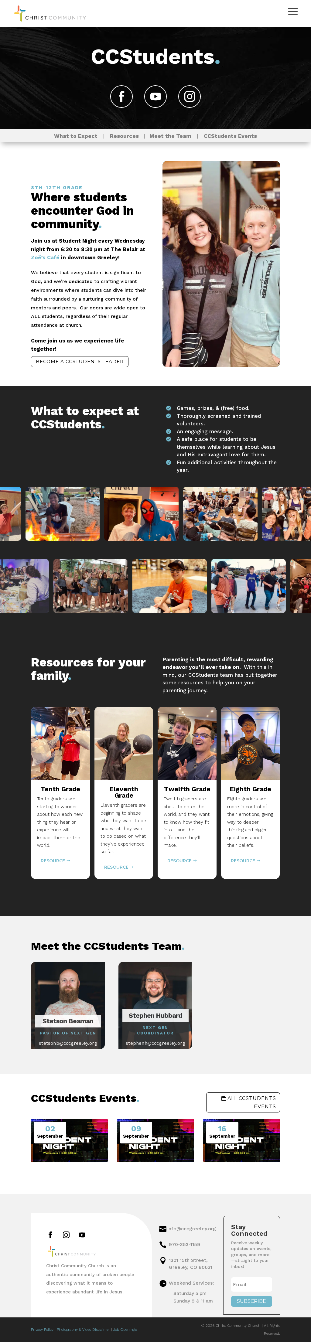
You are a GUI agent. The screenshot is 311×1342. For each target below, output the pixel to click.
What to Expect (75, 136)
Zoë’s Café (45, 257)
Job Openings (125, 1329)
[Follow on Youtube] (155, 96)
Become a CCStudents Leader (80, 361)
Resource (53, 867)
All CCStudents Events (251, 1102)
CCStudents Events (230, 136)
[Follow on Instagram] (189, 96)
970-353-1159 (184, 1244)
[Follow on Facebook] (121, 96)
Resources (126, 136)
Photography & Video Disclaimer (83, 1329)
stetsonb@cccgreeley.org (68, 1043)
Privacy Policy (42, 1329)
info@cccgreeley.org (191, 1228)
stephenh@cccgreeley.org (155, 1043)
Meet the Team (168, 136)
